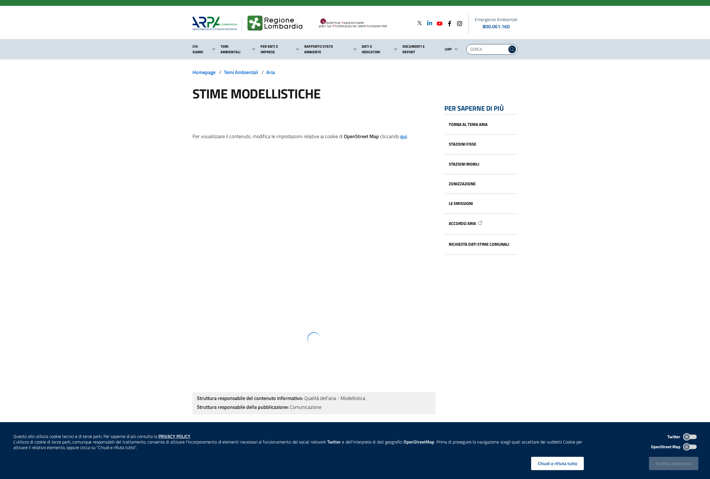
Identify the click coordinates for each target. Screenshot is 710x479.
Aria (270, 72)
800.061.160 (496, 26)
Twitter (674, 437)
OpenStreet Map (666, 446)
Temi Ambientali (241, 72)
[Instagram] (458, 23)
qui (403, 136)
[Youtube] (438, 23)
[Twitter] (419, 23)
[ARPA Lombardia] (217, 23)
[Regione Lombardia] (277, 23)
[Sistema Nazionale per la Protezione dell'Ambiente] (364, 23)
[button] (213, 49)
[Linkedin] (428, 23)
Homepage (203, 72)
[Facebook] (448, 23)
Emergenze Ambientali (496, 19)
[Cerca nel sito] (512, 49)
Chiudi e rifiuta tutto (557, 463)
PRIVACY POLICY (174, 436)
